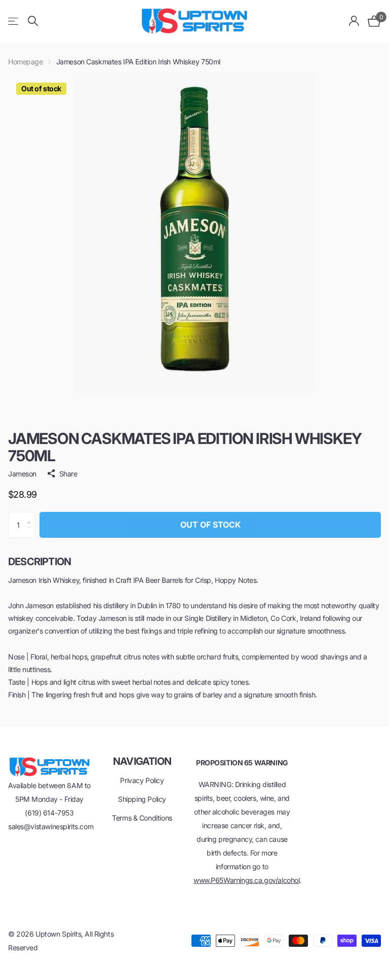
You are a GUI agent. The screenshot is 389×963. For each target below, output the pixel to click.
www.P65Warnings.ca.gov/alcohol (246, 880)
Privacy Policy (142, 780)
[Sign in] (354, 21)
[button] (32, 516)
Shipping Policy (142, 799)
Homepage (25, 61)
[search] (33, 21)
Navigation (142, 761)
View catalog (14, 21)
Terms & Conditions (142, 817)
